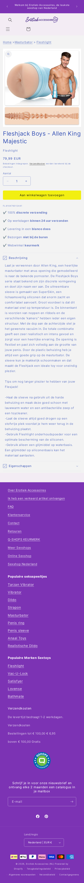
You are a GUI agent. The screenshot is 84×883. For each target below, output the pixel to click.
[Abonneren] (71, 801)
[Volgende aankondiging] (76, 6)
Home (7, 42)
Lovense (15, 689)
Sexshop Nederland (22, 564)
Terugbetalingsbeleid (39, 868)
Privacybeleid (62, 868)
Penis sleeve (18, 631)
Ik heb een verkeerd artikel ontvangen (36, 498)
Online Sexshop (19, 556)
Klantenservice (19, 515)
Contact (13, 523)
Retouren (15, 531)
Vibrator (14, 592)
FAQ (11, 506)
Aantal (7, 173)
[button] (8, 29)
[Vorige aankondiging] (7, 6)
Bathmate (16, 696)
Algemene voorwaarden (22, 874)
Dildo (12, 600)
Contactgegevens (69, 874)
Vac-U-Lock (18, 673)
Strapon (14, 607)
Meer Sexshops (19, 547)
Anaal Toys (17, 638)
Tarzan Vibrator (21, 585)
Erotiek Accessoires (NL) (40, 863)
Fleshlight (44, 42)
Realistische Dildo (23, 646)
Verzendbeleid (47, 874)
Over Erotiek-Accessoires (27, 490)
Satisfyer (15, 681)
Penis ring (16, 623)
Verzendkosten (37, 163)
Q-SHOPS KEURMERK (24, 539)
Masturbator (24, 42)
